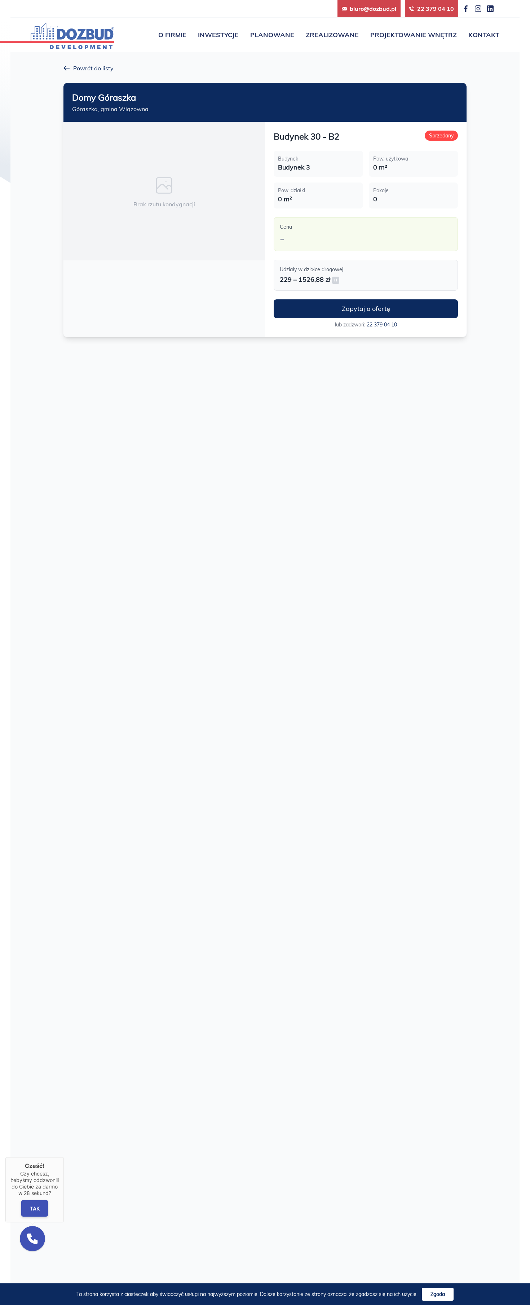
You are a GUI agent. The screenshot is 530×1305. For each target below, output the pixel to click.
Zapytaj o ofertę (366, 308)
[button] (32, 1238)
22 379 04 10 (435, 8)
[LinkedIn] (490, 8)
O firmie (172, 35)
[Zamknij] (64, 1157)
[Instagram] (478, 8)
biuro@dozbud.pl (373, 8)
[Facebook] (466, 8)
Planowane (272, 35)
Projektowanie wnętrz (413, 35)
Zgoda (437, 1294)
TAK (34, 1208)
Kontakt (483, 35)
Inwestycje (218, 35)
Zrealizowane (332, 35)
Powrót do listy (93, 68)
